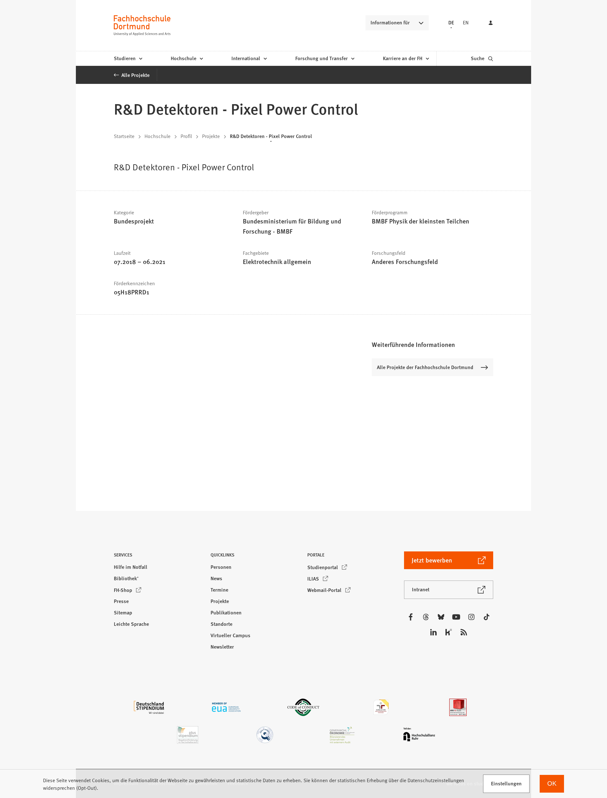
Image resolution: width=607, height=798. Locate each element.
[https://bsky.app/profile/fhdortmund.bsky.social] (441, 617)
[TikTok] (486, 617)
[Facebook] (410, 617)
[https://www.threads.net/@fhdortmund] (425, 617)
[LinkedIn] (433, 632)
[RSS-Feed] (463, 632)
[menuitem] (128, 58)
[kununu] (448, 632)
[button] (432, 344)
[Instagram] (471, 617)
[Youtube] (456, 617)
